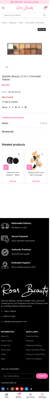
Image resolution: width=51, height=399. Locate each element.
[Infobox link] (24, 226)
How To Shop (6, 341)
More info (17, 396)
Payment (29, 341)
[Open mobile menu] (3, 8)
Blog (3, 359)
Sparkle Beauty (14, 92)
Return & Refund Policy (35, 350)
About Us (5, 336)
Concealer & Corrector (35, 23)
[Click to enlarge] (7, 67)
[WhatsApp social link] (22, 107)
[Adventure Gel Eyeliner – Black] (12, 160)
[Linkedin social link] (19, 107)
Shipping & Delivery (34, 345)
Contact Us (5, 345)
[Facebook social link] (9, 107)
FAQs (3, 354)
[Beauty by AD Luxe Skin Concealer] (36, 160)
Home (4, 23)
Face (21, 23)
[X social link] (12, 107)
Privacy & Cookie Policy (35, 354)
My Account (6, 350)
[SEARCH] (44, 15)
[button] (6, 167)
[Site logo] (24, 8)
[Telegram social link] (25, 107)
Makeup (13, 23)
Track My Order (32, 336)
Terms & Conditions (34, 359)
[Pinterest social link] (16, 107)
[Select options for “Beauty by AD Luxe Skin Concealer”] (29, 167)
